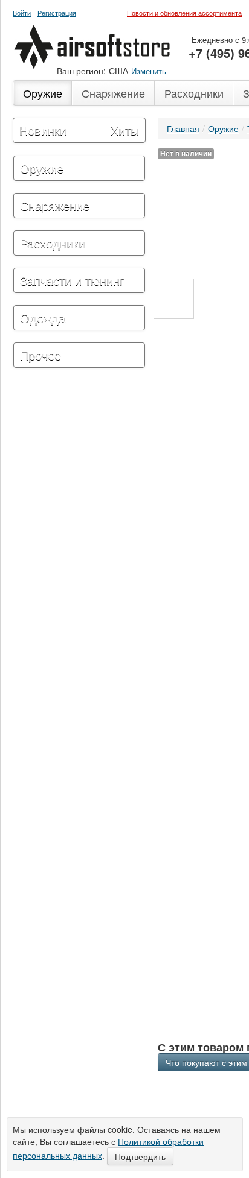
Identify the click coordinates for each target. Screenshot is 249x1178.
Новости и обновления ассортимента (184, 12)
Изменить (148, 71)
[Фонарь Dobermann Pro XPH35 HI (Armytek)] (174, 299)
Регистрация (56, 12)
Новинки (42, 130)
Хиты (125, 130)
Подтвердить (140, 1156)
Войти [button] (22, 12)
